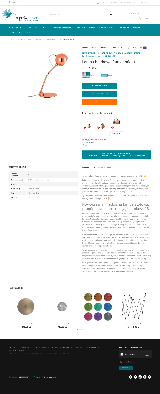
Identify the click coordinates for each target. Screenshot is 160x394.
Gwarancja (117, 48)
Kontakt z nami (41, 347)
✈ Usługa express (88, 142)
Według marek (15, 28)
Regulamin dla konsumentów (61, 347)
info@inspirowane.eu (91, 56)
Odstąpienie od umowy (17, 350)
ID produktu (87, 48)
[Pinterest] (145, 377)
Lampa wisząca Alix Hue (98, 324)
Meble (45, 28)
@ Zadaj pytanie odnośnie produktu (94, 140)
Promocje (16, 32)
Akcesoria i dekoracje (62, 28)
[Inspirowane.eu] (19, 15)
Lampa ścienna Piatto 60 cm (26, 324)
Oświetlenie (31, 28)
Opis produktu (88, 167)
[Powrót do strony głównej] (11, 39)
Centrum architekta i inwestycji (121, 3)
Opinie (110, 167)
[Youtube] (140, 377)
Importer (101, 167)
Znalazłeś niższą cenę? (99, 86)
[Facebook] (130, 377)
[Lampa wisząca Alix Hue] (98, 307)
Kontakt (143, 3)
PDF (86, 145)
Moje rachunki (52, 354)
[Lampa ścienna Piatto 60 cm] (26, 307)
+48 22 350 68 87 (108, 56)
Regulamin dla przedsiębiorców (87, 347)
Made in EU (137, 48)
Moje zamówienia (15, 354)
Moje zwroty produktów (34, 354)
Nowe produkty (25, 347)
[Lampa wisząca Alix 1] (62, 307)
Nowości (136, 28)
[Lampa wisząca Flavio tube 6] (133, 307)
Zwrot (103, 48)
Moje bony (65, 354)
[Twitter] (135, 377)
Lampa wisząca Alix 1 (62, 324)
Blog (135, 3)
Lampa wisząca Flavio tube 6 (134, 324)
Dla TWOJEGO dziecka (86, 28)
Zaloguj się (135, 13)
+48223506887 (23, 377)
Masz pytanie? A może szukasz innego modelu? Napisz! (111, 53)
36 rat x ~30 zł (95, 75)
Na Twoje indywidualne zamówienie (114, 28)
